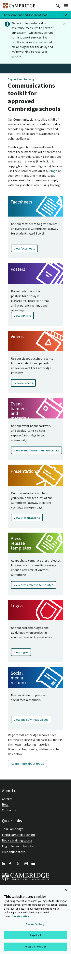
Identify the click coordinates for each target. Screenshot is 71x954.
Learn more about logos (27, 763)
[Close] (66, 890)
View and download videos (31, 719)
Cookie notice (20, 916)
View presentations (27, 518)
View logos (21, 652)
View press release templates (33, 585)
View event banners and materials (36, 450)
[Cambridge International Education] (19, 4)
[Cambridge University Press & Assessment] (25, 881)
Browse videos (23, 383)
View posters (22, 316)
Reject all (35, 935)
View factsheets (24, 248)
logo (54, 171)
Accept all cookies (35, 946)
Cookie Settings (35, 924)
